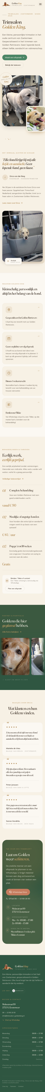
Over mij (5, 1086)
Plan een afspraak (15, 589)
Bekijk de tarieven (13, 65)
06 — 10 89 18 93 (8, 1013)
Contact (20, 1086)
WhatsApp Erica (19, 892)
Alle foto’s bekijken (10, 632)
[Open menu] (40, 4)
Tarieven (13, 1086)
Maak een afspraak (13, 57)
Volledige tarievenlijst (11, 479)
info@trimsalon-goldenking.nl (13, 1016)
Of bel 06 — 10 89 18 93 (19, 898)
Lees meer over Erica (11, 203)
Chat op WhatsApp (12, 1020)
